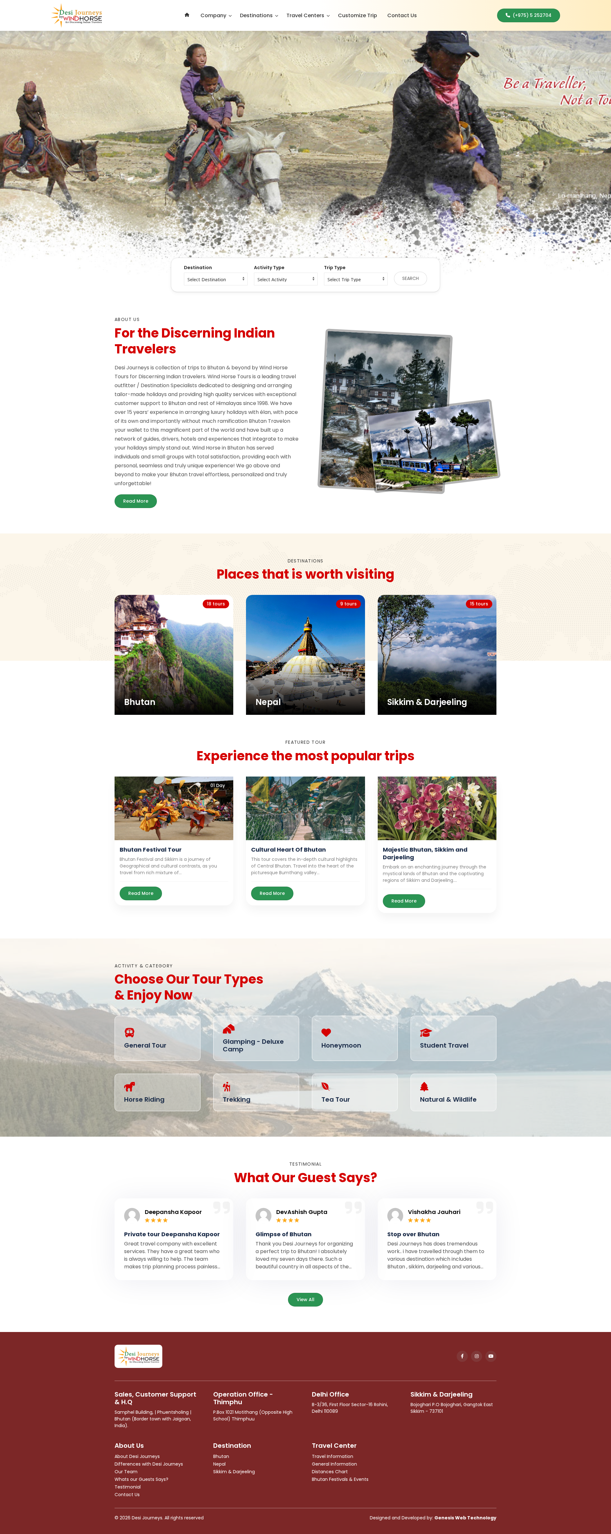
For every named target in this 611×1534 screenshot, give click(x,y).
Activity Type (269, 267)
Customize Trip (357, 15)
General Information (334, 1464)
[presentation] (61, 153)
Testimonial (128, 1487)
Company (213, 15)
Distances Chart (330, 1471)
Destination (198, 267)
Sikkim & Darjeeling (234, 1471)
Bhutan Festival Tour (151, 850)
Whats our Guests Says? (141, 1479)
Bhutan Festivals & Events (340, 1479)
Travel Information (332, 1456)
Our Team (126, 1471)
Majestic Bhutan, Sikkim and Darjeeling (425, 853)
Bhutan (221, 1456)
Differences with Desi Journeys (149, 1464)
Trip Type (335, 267)
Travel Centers (305, 15)
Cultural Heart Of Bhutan (288, 850)
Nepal (219, 1464)
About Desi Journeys (137, 1456)
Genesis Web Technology (465, 1518)
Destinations (256, 15)
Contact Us (402, 15)
